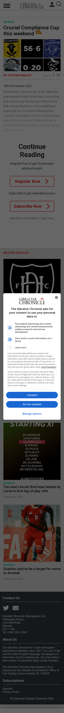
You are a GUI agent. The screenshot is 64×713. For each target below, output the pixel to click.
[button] (32, 347)
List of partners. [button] (48, 367)
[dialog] (32, 356)
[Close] (56, 297)
